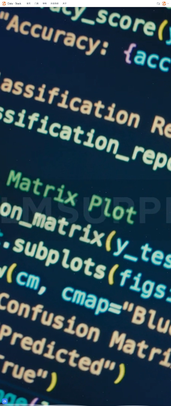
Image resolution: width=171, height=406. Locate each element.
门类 (37, 3)
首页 (29, 3)
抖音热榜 (55, 3)
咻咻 (45, 3)
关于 (65, 3)
